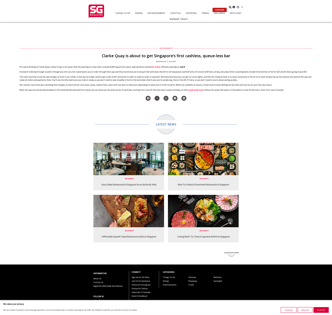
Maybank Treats (179, 19)
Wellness (219, 13)
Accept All (321, 310)
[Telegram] (174, 98)
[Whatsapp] (166, 98)
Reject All (305, 310)
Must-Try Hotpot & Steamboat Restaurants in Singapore (203, 184)
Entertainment (156, 13)
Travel (205, 13)
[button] (220, 10)
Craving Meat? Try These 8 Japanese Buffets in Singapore (203, 236)
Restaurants (166, 48)
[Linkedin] (183, 98)
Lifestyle (175, 13)
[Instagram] (238, 7)
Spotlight (236, 13)
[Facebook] (234, 7)
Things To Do (122, 13)
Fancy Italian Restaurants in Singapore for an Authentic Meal (128, 184)
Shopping (191, 13)
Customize (289, 310)
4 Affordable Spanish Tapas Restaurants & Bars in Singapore (128, 236)
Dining (139, 13)
